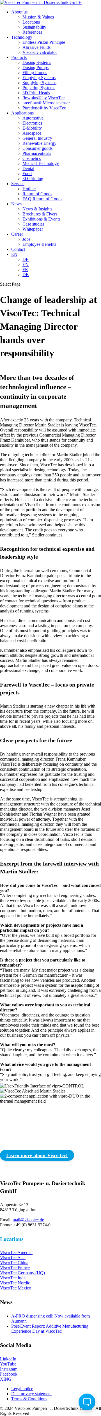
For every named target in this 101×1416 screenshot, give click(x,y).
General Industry (37, 138)
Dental (28, 168)
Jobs (26, 239)
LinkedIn (8, 1359)
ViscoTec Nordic (15, 1282)
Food (27, 173)
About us (19, 12)
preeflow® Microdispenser (46, 102)
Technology (21, 37)
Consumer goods (37, 148)
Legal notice (22, 1388)
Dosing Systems (36, 62)
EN (14, 254)
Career (17, 234)
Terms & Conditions (29, 1398)
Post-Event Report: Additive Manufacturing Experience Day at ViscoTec (49, 1329)
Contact (18, 249)
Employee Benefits (39, 244)
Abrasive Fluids (36, 47)
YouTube (8, 1364)
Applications (22, 113)
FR (25, 269)
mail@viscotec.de (28, 1219)
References (32, 32)
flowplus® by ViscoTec (43, 97)
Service (17, 183)
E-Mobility (32, 128)
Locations (31, 22)
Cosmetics (31, 158)
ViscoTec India (13, 1277)
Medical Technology (40, 163)
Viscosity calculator (39, 52)
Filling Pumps (34, 72)
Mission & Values (38, 17)
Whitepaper (32, 229)
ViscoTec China (14, 1262)
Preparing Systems (38, 87)
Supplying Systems (39, 82)
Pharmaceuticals (36, 153)
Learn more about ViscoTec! (37, 1155)
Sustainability (34, 27)
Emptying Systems (39, 77)
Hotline (29, 188)
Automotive (32, 118)
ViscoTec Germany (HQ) (22, 1272)
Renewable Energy (39, 143)
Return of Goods (37, 193)
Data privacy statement (31, 1393)
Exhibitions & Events (41, 219)
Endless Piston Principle (43, 42)
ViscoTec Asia (13, 1257)
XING (6, 1379)
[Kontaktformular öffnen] (87, 1402)
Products (19, 57)
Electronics (32, 123)
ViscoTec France (15, 1267)
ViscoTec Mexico (15, 1288)
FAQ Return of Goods (42, 198)
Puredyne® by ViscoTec (44, 107)
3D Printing (32, 178)
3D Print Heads (36, 92)
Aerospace (31, 133)
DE (25, 259)
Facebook (8, 1374)
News (16, 203)
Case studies (33, 224)
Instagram (8, 1369)
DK (25, 274)
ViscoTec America (16, 1252)
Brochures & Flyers (39, 214)
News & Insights (37, 208)
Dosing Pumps (35, 67)
